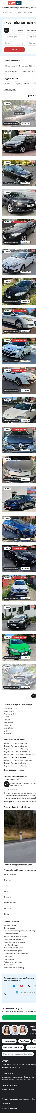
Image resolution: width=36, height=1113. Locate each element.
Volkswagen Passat (11, 708)
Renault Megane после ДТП (14, 939)
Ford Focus (8, 725)
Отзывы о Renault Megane (13, 948)
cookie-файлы (19, 1012)
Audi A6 (6, 717)
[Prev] (28, 695)
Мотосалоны (17, 1077)
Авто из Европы (18, 1065)
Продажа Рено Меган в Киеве (15, 757)
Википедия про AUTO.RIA (12, 1047)
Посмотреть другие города (14, 770)
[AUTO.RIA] (15, 3)
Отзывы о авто (9, 1041)
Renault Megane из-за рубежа (14, 942)
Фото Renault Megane (11, 945)
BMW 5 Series (8, 722)
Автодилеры (6, 1065)
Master (26, 84)
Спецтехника (29, 1077)
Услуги (11, 1089)
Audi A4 (6, 731)
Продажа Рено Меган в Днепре (15, 746)
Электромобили (8, 1080)
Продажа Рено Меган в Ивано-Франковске (19, 755)
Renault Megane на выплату (14, 968)
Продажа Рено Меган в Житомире (16, 749)
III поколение (10, 66)
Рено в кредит (9, 956)
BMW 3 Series (8, 728)
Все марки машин (10, 925)
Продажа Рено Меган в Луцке (15, 763)
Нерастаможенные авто (11, 1068)
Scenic (7, 84)
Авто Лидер (24, 1041)
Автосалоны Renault (11, 934)
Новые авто (7, 1073)
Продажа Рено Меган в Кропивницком (18, 760)
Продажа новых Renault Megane (15, 937)
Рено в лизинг (9, 959)
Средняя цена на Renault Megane (16, 954)
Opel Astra (7, 734)
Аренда (4, 1089)
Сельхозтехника (9, 1085)
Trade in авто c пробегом (13, 962)
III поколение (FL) (11, 72)
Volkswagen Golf (10, 714)
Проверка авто (9, 928)
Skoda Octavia (9, 711)
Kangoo (17, 84)
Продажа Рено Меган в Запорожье (17, 752)
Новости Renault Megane (13, 951)
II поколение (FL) (25, 66)
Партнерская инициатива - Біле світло (17, 1054)
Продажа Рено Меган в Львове (15, 766)
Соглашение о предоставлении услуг (15, 1099)
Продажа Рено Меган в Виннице (16, 743)
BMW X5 (7, 720)
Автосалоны (6, 1077)
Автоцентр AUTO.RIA (23, 1080)
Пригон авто (8, 965)
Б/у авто (5, 1061)
